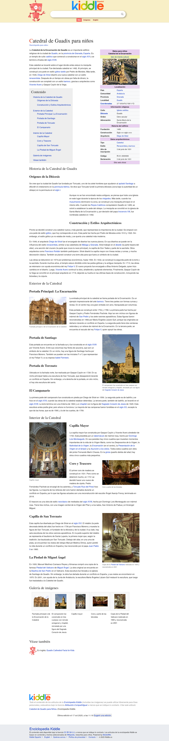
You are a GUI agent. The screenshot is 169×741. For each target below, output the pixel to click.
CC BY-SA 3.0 (69, 732)
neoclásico (63, 501)
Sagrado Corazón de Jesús (114, 390)
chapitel (83, 403)
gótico (48, 233)
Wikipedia (71, 734)
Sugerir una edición (102, 715)
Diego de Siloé (122, 135)
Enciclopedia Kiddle (73, 702)
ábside (118, 244)
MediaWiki (107, 734)
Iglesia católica (122, 110)
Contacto (92, 737)
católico (49, 56)
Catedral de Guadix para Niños (43, 709)
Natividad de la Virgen (79, 445)
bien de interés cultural (120, 56)
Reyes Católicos (98, 205)
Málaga (85, 244)
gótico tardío (60, 71)
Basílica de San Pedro (41, 570)
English (95, 20)
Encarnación (97, 445)
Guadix (119, 100)
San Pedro (84, 316)
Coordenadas (106, 103)
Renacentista (122, 145)
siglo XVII (42, 400)
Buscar (122, 14)
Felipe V (71, 266)
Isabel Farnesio (62, 357)
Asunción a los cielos (100, 448)
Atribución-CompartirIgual (76, 705)
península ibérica (61, 186)
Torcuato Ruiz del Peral (83, 486)
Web (79, 20)
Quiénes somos (59, 737)
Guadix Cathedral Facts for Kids (60, 650)
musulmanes (75, 201)
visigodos (106, 198)
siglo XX (123, 407)
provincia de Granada (72, 53)
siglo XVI (86, 56)
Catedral (120, 142)
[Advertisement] (84, 29)
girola (107, 452)
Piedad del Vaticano (118, 564)
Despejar (117, 14)
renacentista (34, 78)
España (120, 90)
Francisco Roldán (52, 251)
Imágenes (86, 20)
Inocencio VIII (124, 211)
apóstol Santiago (126, 183)
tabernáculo (99, 435)
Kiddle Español (35, 737)
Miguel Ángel (63, 567)
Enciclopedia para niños (39, 45)
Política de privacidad (77, 737)
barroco (132, 145)
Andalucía (121, 93)
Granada (120, 96)
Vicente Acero (35, 84)
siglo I (57, 190)
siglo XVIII (52, 59)
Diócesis (104, 113)
